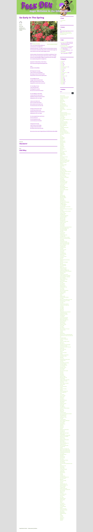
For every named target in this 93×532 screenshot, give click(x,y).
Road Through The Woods (64, 156)
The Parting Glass (62, 103)
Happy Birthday (62, 138)
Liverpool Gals (62, 470)
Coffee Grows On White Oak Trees (65, 451)
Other (62, 74)
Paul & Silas (61, 302)
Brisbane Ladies (62, 499)
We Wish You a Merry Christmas (64, 408)
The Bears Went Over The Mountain (65, 311)
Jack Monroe (62, 144)
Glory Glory (61, 361)
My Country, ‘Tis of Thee (63, 159)
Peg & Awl (61, 263)
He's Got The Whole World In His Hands (66, 413)
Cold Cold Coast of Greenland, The (65, 489)
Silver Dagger (62, 405)
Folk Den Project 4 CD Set (64, 46)
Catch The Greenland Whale (64, 445)
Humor (62, 65)
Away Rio (61, 351)
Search (61, 91)
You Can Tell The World (63, 182)
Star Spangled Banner (63, 454)
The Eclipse (61, 248)
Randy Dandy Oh (62, 322)
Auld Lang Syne (62, 461)
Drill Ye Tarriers (62, 327)
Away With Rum (62, 284)
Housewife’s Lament (63, 367)
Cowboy (62, 64)
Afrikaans (62, 61)
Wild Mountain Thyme (63, 417)
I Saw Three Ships (62, 462)
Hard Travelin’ (62, 134)
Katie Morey (62, 371)
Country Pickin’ (62, 168)
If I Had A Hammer (62, 117)
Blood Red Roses (62, 472)
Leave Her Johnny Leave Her (64, 303)
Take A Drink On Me (63, 264)
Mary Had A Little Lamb (63, 377)
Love (23, 27)
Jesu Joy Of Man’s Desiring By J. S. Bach (66, 119)
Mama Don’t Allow (62, 217)
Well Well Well (62, 152)
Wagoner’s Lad (62, 491)
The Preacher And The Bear (64, 221)
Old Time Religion (62, 129)
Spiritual (62, 82)
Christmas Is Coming (63, 324)
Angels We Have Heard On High (64, 242)
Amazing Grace (62, 199)
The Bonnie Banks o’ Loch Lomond (65, 206)
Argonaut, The (62, 517)
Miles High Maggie (62, 196)
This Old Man (62, 239)
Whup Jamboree (62, 368)
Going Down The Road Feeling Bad (65, 344)
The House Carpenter (63, 363)
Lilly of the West (62, 457)
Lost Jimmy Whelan (63, 506)
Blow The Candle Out (63, 124)
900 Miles (61, 474)
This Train (61, 496)
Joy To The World (62, 366)
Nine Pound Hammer (63, 245)
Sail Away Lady (62, 466)
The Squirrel (62, 306)
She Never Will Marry (63, 320)
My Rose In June (62, 207)
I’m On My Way (62, 316)
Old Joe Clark (62, 350)
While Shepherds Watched (64, 187)
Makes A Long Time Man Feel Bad (65, 449)
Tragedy (62, 83)
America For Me (62, 437)
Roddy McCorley (62, 431)
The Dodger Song (62, 172)
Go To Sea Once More (63, 494)
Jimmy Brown (62, 273)
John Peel (61, 139)
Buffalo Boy (61, 191)
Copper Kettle (62, 128)
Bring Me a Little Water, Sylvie (64, 439)
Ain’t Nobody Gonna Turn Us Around (65, 211)
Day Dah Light (62, 198)
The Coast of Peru (62, 301)
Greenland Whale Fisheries (64, 460)
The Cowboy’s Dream (63, 170)
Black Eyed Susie (62, 101)
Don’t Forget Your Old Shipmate (64, 202)
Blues (62, 63)
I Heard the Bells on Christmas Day (65, 435)
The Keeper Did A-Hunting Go (64, 177)
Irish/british (21, 27)
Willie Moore (62, 455)
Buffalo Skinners (62, 512)
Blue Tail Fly (62, 231)
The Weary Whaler (62, 169)
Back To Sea (62, 310)
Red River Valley (62, 384)
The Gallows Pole (62, 406)
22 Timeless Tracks (63, 42)
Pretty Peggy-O (62, 179)
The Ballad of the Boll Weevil (64, 354)
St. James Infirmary (63, 419)
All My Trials (62, 427)
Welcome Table (62, 146)
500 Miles (61, 340)
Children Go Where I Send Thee (64, 379)
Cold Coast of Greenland (63, 509)
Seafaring (20, 30)
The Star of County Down (63, 121)
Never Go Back (62, 118)
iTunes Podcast (63, 20)
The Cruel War (62, 453)
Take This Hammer (62, 323)
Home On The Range (63, 480)
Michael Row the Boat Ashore (64, 429)
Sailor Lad (61, 500)
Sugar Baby (61, 357)
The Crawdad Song (63, 253)
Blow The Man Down (63, 349)
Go (72, 93)
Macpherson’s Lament (63, 162)
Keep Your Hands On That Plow (64, 161)
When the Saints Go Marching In (64, 420)
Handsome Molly (62, 95)
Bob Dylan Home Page (64, 45)
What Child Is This (62, 504)
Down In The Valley (63, 291)
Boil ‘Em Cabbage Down (63, 125)
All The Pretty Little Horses (64, 317)
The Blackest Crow (62, 246)
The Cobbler (62, 298)
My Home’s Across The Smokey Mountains (66, 334)
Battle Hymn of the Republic (64, 436)
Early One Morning (62, 277)
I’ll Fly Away (61, 326)
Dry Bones (61, 332)
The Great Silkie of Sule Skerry (64, 362)
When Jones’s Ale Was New (64, 290)
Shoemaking (63, 81)
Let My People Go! (62, 292)
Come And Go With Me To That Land (65, 346)
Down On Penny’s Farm (63, 151)
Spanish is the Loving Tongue (64, 432)
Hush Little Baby (62, 174)
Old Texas (61, 473)
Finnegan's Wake (62, 487)
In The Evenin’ (62, 503)
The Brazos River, (62, 475)
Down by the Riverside (63, 400)
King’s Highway (62, 137)
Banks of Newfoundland (63, 281)
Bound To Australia (63, 486)
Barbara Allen (62, 309)
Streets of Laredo (62, 438)
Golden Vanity (62, 505)
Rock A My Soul (62, 224)
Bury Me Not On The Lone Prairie (65, 300)
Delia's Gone (62, 426)
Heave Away (62, 409)
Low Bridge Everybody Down (64, 127)
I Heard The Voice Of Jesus (64, 274)
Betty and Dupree (62, 186)
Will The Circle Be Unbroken (64, 189)
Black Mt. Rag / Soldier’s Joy (64, 319)
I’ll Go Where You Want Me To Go (65, 133)
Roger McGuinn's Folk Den (23, 528)
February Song (62, 240)
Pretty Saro (61, 418)
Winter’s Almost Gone (63, 267)
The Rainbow (62, 251)
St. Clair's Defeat (62, 378)
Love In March (62, 116)
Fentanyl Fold (62, 107)
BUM (60, 111)
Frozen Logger (62, 325)
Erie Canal (61, 385)
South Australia (62, 495)
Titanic (61, 294)
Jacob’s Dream (62, 289)
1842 (61, 135)
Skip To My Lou (62, 343)
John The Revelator (63, 478)
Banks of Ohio (62, 410)
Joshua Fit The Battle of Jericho (64, 341)
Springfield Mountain (63, 513)
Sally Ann (61, 102)
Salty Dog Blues (62, 401)
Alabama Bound (62, 471)
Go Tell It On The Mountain (64, 339)
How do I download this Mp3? (52, 44)
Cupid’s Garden (62, 223)
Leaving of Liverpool (63, 213)
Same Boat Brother (62, 142)
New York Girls (62, 511)
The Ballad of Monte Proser (64, 98)
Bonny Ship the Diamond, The (64, 477)
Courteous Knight (62, 180)
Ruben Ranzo (62, 382)
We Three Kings (62, 283)
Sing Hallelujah (62, 108)
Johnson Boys (62, 185)
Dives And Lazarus (62, 219)
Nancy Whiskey (62, 440)
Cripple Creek (62, 348)
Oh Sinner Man (62, 165)
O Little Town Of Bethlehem (64, 215)
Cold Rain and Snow (63, 247)
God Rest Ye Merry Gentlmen (64, 297)
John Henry (61, 481)
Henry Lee (61, 258)
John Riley (61, 516)
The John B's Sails (62, 395)
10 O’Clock (61, 99)
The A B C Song (62, 212)
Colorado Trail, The (62, 444)
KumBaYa (61, 193)
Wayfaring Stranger (63, 498)
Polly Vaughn (62, 307)
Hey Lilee (61, 136)
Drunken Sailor (62, 404)
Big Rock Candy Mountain (64, 318)
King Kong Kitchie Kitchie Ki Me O (65, 359)
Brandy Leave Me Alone (63, 488)
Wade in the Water (62, 376)
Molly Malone (62, 374)
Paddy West (62, 293)
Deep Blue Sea (62, 233)
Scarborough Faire (62, 220)
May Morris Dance (62, 141)
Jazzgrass (62, 70)
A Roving (61, 331)
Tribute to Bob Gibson (63, 508)
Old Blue (61, 353)
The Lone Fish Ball (62, 205)
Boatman (61, 507)
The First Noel (62, 394)
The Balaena (62, 145)
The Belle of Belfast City (63, 234)
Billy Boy (61, 155)
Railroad (62, 78)
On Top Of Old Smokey (63, 386)
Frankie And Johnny (63, 222)
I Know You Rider (62, 188)
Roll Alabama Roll (62, 214)
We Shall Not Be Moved (63, 112)
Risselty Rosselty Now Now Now (65, 259)
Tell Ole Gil (61, 260)
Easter (61, 514)
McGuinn (20, 24)
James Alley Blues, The (63, 483)
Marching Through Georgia (64, 105)
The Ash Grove (62, 255)
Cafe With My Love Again (63, 181)
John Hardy (61, 282)
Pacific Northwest (63, 75)
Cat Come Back (62, 225)
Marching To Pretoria (63, 197)
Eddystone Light (62, 296)
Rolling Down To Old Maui (64, 314)
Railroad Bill (61, 425)
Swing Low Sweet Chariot (63, 279)
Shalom (61, 167)
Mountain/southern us (64, 72)
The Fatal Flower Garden (63, 241)
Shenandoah (62, 411)
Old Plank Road (62, 333)
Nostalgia (62, 73)
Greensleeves (62, 375)
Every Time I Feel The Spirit (64, 370)
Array (61, 62)
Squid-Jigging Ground (63, 414)
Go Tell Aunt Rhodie (63, 412)
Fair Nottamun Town (63, 465)
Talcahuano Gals (62, 195)
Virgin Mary (61, 518)
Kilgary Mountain (62, 456)
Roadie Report (63, 50)
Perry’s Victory (62, 369)
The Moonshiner (62, 280)
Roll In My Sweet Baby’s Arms (64, 228)
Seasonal (62, 80)
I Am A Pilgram (62, 422)
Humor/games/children (64, 66)
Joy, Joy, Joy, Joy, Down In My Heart (65, 238)
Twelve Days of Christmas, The (64, 448)
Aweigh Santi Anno (63, 154)
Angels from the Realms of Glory (64, 160)
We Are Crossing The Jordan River (65, 276)
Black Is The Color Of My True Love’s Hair (66, 299)
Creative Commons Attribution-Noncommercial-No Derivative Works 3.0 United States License (66, 33)
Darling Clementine (63, 285)
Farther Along (62, 178)
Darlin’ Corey (62, 342)
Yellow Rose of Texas (63, 249)
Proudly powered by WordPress (32, 528)
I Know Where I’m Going (63, 345)
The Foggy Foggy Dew (63, 204)
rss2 (61, 21)
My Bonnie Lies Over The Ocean (64, 237)
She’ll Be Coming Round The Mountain (65, 271)
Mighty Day (61, 479)
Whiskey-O (61, 163)
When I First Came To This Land (64, 328)
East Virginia (62, 497)
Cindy (61, 393)
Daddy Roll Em (62, 100)
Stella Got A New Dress (63, 130)
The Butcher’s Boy (62, 360)
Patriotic (62, 77)
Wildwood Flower (62, 423)
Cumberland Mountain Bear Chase (65, 452)
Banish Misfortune (62, 148)
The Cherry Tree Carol (63, 256)
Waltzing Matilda (62, 434)
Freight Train (62, 190)
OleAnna (61, 194)
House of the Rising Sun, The (64, 443)
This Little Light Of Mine (63, 365)
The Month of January (63, 268)
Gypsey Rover (62, 402)
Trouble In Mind (62, 468)
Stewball (61, 447)
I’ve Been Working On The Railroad (65, 275)
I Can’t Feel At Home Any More (64, 96)
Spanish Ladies (62, 396)
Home (62, 48)
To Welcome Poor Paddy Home (64, 305)
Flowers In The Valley (63, 176)
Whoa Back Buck (62, 315)
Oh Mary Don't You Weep (63, 380)
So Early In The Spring (36, 43)
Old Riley (61, 387)
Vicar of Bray (62, 120)
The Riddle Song (62, 446)
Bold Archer (62, 143)
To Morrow (61, 515)
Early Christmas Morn (63, 104)
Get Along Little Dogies (63, 469)
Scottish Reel (62, 126)
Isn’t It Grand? (62, 288)
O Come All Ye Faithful (63, 352)
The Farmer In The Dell (63, 230)
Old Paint (61, 520)
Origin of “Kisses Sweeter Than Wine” (65, 171)
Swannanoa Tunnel (63, 272)
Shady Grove (62, 147)
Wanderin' (61, 389)
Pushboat (61, 482)
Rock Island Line (62, 430)
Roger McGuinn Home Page (65, 52)
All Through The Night (63, 164)
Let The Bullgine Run (63, 392)
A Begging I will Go (63, 203)
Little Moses (62, 257)
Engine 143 (61, 266)
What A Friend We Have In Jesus (65, 173)
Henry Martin (62, 308)
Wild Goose (62, 492)
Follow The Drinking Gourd (64, 391)
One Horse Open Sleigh (63, 229)
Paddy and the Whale (63, 254)
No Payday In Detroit (63, 337)
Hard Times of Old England (64, 262)
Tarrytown (61, 428)
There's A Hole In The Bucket (64, 383)
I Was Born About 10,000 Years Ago (65, 113)
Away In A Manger (62, 421)
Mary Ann (61, 150)
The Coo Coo (62, 358)
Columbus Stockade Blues (64, 122)
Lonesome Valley (62, 232)
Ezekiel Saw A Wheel (63, 403)
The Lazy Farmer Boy (63, 265)
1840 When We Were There (64, 131)
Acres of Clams (62, 250)
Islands (62, 69)
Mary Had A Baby (62, 490)
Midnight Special (62, 153)
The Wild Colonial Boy (63, 216)
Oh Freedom (62, 397)
